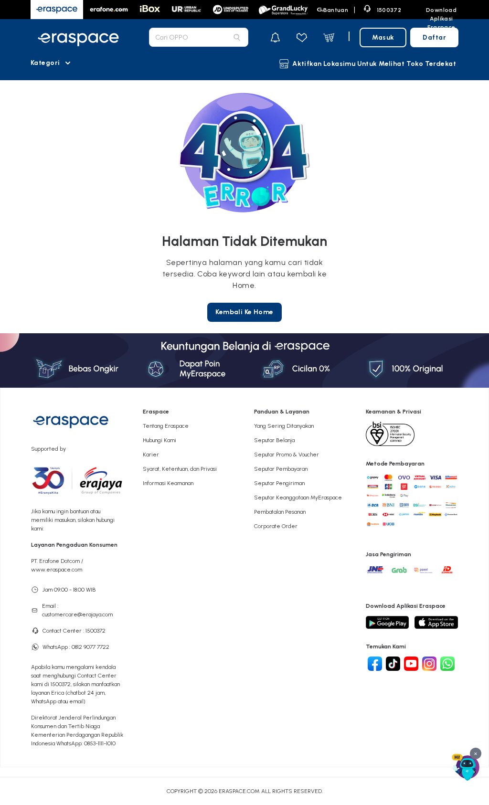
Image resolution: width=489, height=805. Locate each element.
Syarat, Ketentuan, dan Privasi (180, 469)
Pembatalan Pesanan (280, 511)
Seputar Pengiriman (279, 483)
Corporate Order (276, 526)
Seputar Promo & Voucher (286, 454)
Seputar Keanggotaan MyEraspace (298, 497)
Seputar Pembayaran (281, 469)
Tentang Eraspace (166, 426)
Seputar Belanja (274, 440)
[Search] (236, 37)
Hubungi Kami (159, 440)
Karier (151, 454)
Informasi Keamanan (168, 483)
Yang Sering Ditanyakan (284, 426)
